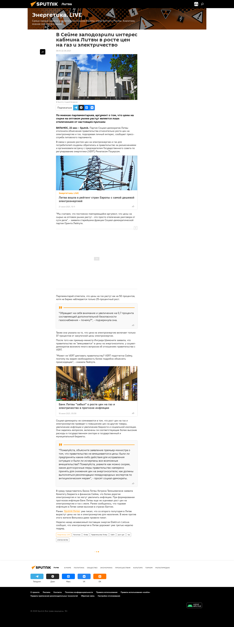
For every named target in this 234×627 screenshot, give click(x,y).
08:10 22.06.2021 (63, 51)
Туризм (149, 567)
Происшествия (122, 567)
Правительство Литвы (99, 535)
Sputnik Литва (72, 511)
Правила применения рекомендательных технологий (54, 596)
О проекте (35, 592)
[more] (133, 206)
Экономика (106, 567)
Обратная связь (88, 596)
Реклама (46, 592)
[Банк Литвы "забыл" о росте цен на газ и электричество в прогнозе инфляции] (96, 383)
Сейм (113, 535)
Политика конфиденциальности (79, 592)
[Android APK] (194, 606)
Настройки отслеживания (109, 596)
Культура (138, 567)
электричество (62, 540)
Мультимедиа (162, 567)
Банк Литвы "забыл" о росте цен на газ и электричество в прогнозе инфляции (87, 406)
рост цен (121, 535)
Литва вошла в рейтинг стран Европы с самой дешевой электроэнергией (96, 199)
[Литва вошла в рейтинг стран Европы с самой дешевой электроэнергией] (96, 173)
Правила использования (106, 592)
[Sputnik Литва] (45, 7)
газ (129, 535)
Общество (92, 567)
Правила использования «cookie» (135, 592)
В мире (67, 567)
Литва (86, 535)
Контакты (57, 592)
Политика (76, 535)
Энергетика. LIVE (69, 193)
